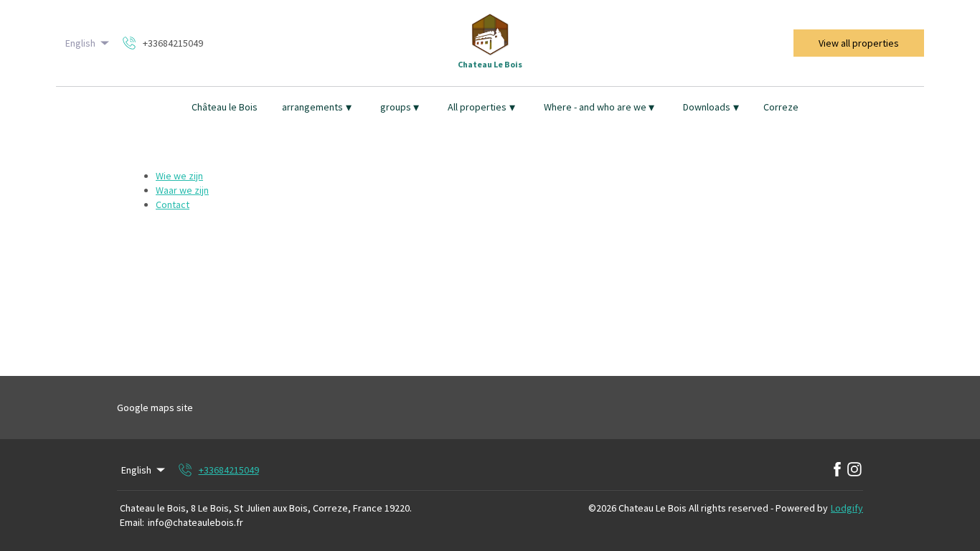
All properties (481, 107)
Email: (132, 522)
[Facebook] (837, 470)
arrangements (317, 107)
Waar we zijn (182, 190)
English (80, 43)
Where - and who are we (599, 107)
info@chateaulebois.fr (195, 522)
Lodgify (847, 507)
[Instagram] (854, 470)
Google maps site (155, 407)
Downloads (711, 107)
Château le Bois (225, 106)
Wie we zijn (179, 175)
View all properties (859, 43)
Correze (780, 106)
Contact (172, 204)
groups (400, 107)
